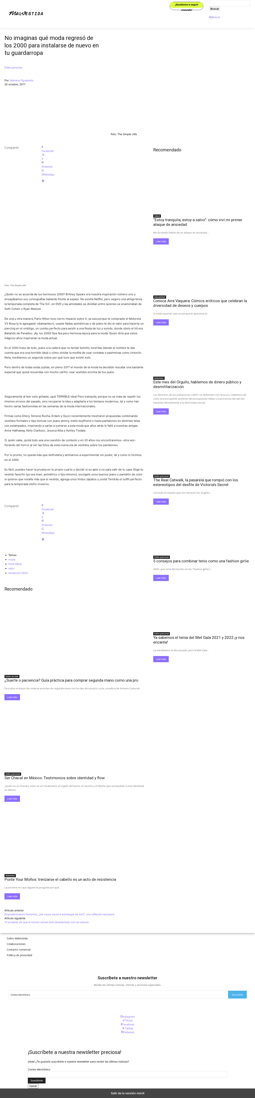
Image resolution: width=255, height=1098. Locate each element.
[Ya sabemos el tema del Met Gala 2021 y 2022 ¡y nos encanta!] (202, 605)
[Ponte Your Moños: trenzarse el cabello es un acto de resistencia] (74, 837)
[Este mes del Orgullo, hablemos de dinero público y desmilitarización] (202, 349)
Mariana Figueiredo (21, 80)
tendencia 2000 (18, 572)
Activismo (10, 875)
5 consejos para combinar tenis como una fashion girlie (201, 561)
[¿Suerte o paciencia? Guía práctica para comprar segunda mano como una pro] (74, 637)
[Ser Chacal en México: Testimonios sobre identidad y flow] (74, 735)
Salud (157, 216)
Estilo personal (13, 67)
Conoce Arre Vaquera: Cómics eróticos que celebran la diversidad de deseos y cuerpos (200, 303)
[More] (93, 181)
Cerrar (33, 1086)
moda (11, 559)
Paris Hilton (15, 564)
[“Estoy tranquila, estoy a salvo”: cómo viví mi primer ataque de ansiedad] (202, 187)
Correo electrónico (39, 1069)
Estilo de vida (12, 676)
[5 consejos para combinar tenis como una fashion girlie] (202, 529)
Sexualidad (159, 297)
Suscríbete (237, 994)
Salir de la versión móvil (127, 1093)
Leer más (12, 697)
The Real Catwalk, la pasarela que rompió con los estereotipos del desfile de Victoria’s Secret (195, 482)
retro (11, 568)
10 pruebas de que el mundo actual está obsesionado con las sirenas (46, 922)
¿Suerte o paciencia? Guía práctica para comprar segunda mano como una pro (71, 680)
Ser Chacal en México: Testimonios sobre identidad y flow (54, 778)
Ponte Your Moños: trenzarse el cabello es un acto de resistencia (60, 879)
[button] (214, 17)
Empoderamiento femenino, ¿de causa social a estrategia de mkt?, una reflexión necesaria (59, 914)
